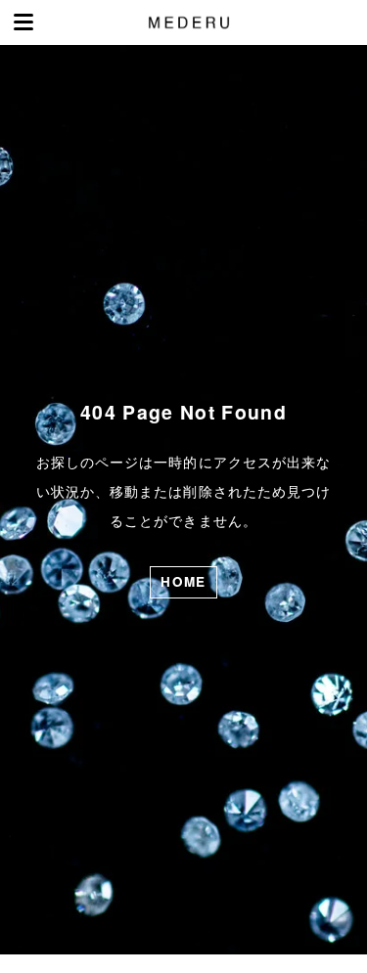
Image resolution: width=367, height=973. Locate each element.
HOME (183, 581)
